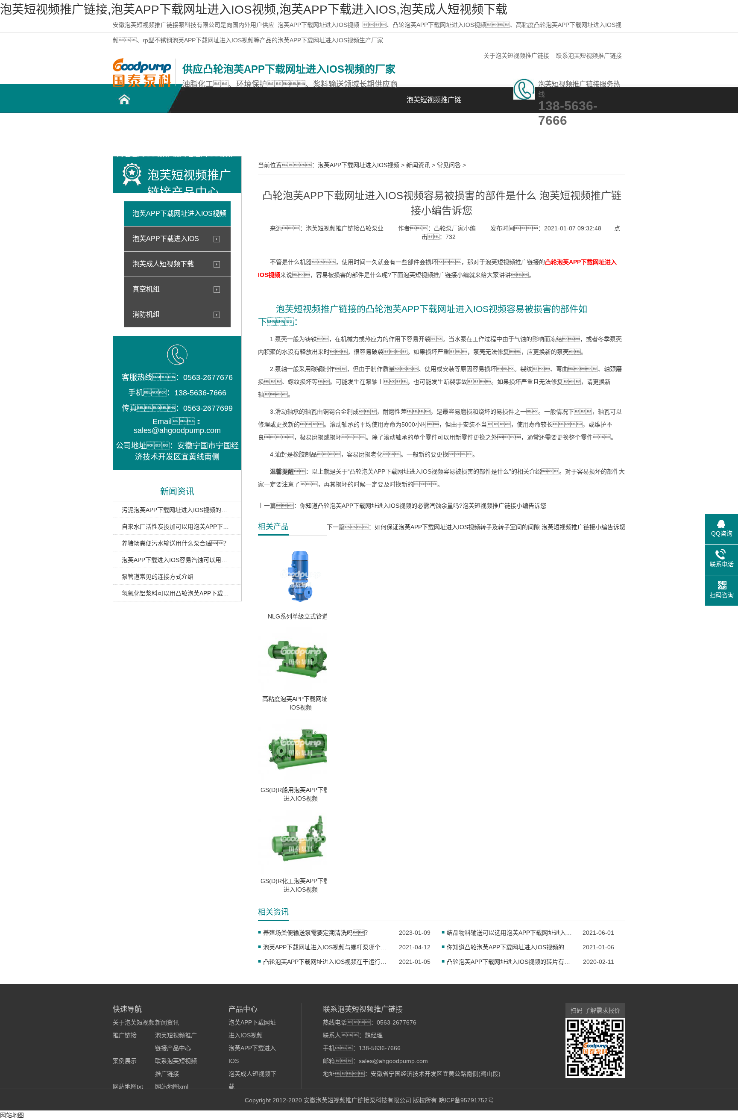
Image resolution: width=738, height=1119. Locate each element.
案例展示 (322, 128)
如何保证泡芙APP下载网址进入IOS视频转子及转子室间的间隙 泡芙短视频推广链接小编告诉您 (500, 527)
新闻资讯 (381, 128)
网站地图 (12, 1115)
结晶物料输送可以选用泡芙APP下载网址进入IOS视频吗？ (509, 932)
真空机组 (146, 289)
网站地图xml (171, 1086)
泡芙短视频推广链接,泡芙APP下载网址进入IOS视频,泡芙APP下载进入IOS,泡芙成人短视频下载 (253, 9)
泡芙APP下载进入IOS (165, 238)
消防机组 (146, 314)
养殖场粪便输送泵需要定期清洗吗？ (317, 932)
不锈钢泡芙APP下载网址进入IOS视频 (202, 133)
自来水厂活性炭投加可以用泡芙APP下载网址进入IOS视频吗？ (177, 526)
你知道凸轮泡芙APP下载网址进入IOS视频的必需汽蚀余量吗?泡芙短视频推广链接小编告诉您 (423, 505)
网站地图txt (128, 1086)
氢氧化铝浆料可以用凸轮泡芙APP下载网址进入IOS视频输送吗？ (177, 593)
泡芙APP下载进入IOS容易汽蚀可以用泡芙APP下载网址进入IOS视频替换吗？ (177, 560)
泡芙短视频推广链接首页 (434, 104)
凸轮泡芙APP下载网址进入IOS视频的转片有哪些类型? (509, 961)
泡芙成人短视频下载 (163, 264)
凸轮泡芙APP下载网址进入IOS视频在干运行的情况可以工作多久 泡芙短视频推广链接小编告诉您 (325, 961)
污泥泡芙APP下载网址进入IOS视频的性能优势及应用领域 (177, 509)
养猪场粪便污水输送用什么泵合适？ (175, 543)
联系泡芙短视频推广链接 (589, 55)
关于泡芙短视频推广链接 (516, 55)
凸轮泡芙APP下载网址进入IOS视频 (142, 133)
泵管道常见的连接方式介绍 (157, 576)
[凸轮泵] (142, 84)
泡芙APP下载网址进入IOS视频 (318, 24)
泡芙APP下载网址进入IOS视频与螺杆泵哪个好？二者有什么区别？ (325, 947)
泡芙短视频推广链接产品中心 (262, 133)
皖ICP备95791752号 (466, 1100)
